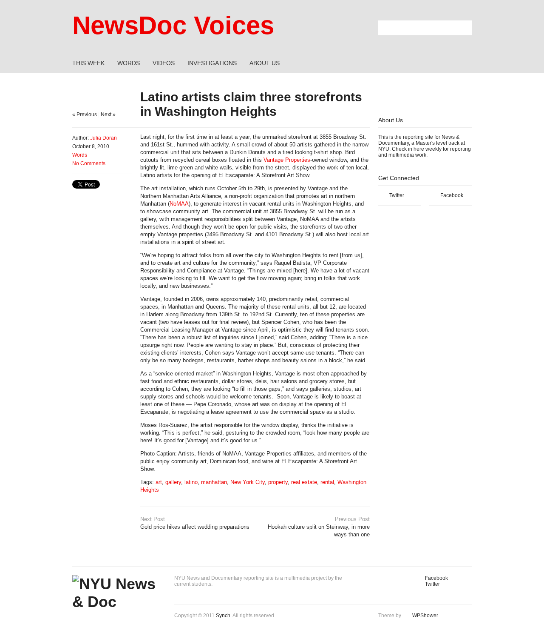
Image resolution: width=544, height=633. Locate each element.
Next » (108, 114)
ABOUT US (264, 63)
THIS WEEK (88, 63)
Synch (223, 616)
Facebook (451, 195)
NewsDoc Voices (173, 25)
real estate (304, 482)
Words (79, 155)
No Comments (88, 163)
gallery (173, 482)
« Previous (84, 114)
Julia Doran (103, 138)
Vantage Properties (287, 160)
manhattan (214, 482)
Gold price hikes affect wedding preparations (194, 523)
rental (327, 482)
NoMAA (179, 203)
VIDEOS (164, 63)
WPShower (425, 616)
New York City (247, 482)
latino (191, 482)
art (159, 482)
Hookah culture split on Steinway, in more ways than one (319, 527)
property (278, 482)
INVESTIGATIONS (212, 63)
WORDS (128, 63)
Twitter (396, 195)
